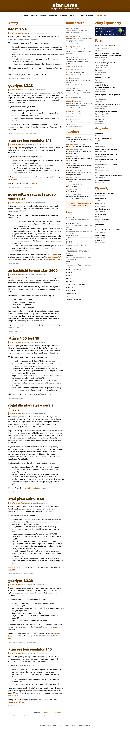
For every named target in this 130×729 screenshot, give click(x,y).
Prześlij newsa (87, 16)
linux (27, 78)
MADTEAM (69, 288)
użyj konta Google (82, 203)
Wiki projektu (13, 695)
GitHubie (14, 179)
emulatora (12, 638)
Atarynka (69, 276)
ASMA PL (69, 230)
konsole (19, 133)
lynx (27, 133)
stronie (54, 255)
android (17, 78)
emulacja (22, 78)
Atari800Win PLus (72, 236)
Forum (34, 16)
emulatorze (33, 183)
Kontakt (73, 16)
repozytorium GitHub (16, 702)
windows (34, 78)
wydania (11, 127)
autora (49, 75)
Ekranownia (70, 282)
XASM (68, 262)
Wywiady (63, 16)
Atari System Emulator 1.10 (30, 649)
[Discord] (101, 15)
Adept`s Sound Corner (73, 269)
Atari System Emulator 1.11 (29, 140)
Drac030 (69, 278)
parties (20, 331)
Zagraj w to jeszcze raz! (73, 300)
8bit (12, 263)
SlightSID (69, 248)
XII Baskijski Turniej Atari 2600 (33, 270)
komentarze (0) (42, 33)
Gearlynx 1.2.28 (20, 85)
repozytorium (13, 71)
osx (30, 78)
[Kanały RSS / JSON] (108, 15)
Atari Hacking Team (72, 223)
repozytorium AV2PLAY (53, 260)
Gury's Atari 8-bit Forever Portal (76, 285)
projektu (19, 129)
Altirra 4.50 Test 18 (23, 338)
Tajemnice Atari (71, 294)
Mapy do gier (70, 291)
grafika (16, 573)
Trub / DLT (70, 297)
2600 (12, 331)
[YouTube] (105, 15)
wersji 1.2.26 (31, 633)
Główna (24, 16)
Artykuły (53, 16)
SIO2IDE (69, 242)
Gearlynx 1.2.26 (20, 581)
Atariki (43, 16)
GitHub (74, 206)
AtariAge (48, 394)
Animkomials (70, 217)
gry (16, 492)
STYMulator (70, 256)
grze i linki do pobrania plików (34, 488)
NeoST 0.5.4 (17, 29)
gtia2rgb (16, 263)
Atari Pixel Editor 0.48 (26, 499)
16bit (12, 78)
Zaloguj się (71, 203)
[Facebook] (98, 15)
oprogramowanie (24, 573)
